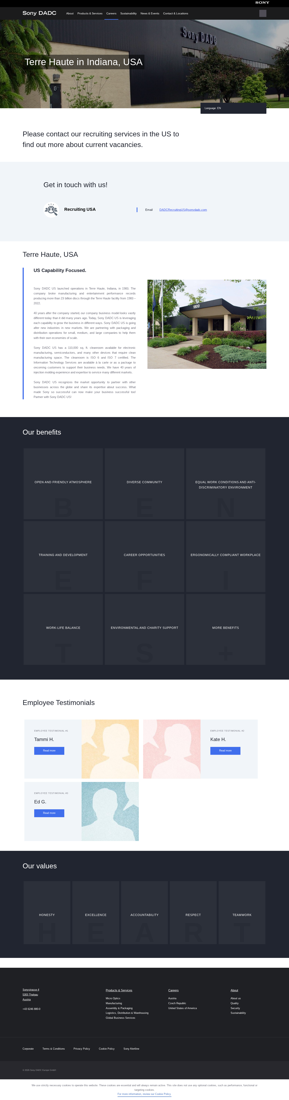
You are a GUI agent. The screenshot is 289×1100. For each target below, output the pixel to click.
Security (235, 1008)
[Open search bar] (262, 13)
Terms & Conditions (54, 1048)
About (70, 13)
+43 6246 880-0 (31, 1008)
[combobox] (233, 108)
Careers (111, 13)
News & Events (150, 13)
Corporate (28, 1048)
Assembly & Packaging (119, 1008)
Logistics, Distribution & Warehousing (124, 1012)
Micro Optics (113, 998)
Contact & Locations (175, 13)
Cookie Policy (107, 1048)
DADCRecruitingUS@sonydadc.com (183, 209)
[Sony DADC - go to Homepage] (39, 13)
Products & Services (89, 13)
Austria (172, 998)
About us (236, 998)
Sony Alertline (131, 1048)
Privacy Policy (82, 1048)
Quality (235, 1003)
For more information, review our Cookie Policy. (144, 1094)
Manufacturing (114, 1003)
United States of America (182, 1008)
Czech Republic (177, 1003)
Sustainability (128, 13)
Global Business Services (120, 1017)
